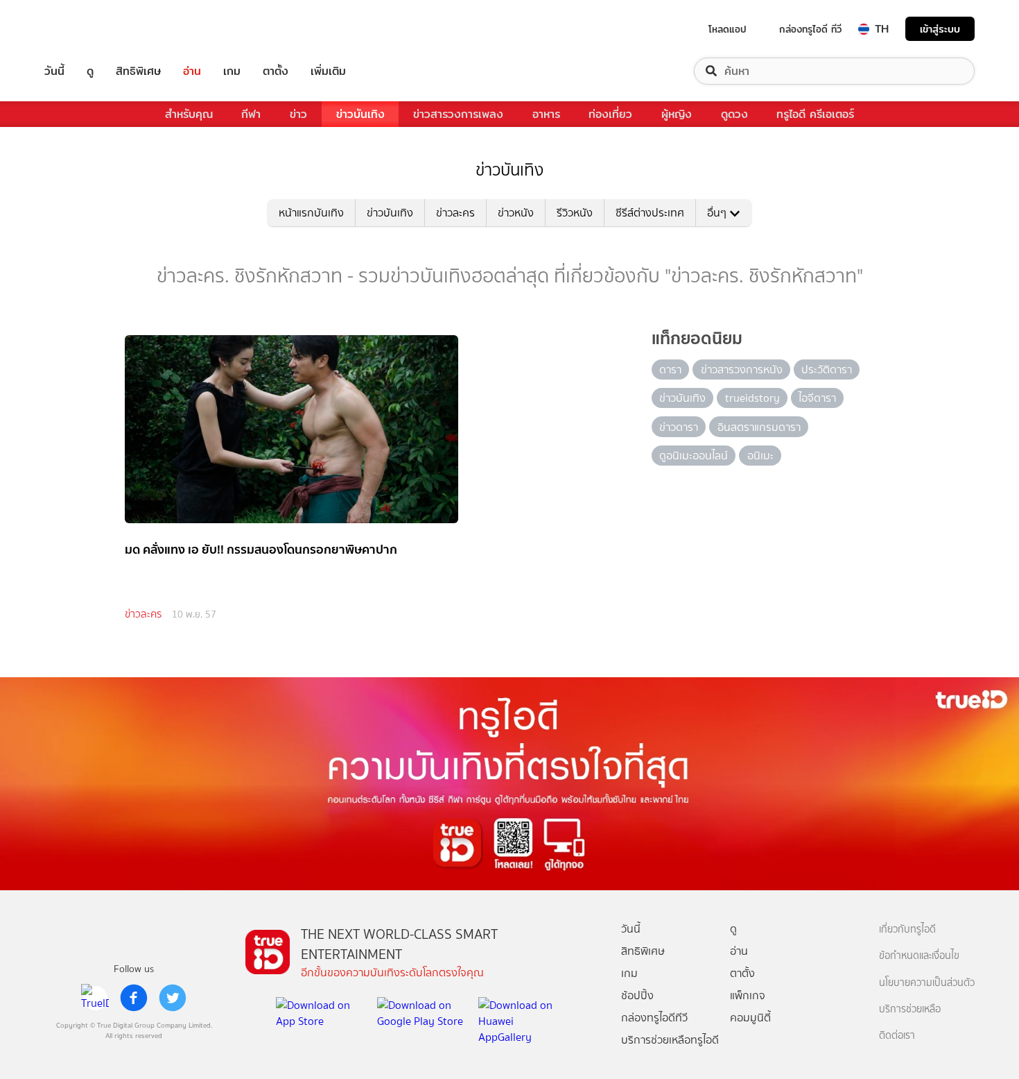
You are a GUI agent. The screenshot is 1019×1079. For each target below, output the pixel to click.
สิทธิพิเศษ (138, 71)
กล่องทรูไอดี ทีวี (810, 29)
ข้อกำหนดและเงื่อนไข (919, 956)
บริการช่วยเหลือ (910, 1009)
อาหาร (546, 114)
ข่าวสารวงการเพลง (458, 114)
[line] (95, 998)
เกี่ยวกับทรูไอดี (907, 929)
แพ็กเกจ (747, 995)
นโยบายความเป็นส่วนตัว (927, 983)
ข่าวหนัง (516, 213)
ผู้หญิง (676, 114)
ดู (90, 71)
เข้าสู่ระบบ (940, 29)
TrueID (86, 29)
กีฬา (251, 114)
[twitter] (172, 998)
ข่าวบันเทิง (360, 114)
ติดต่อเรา (897, 1035)
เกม (232, 71)
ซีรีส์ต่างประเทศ (650, 213)
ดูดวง (734, 114)
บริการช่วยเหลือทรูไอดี (670, 1040)
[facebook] (134, 998)
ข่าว (298, 114)
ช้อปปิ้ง (637, 995)
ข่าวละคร (455, 213)
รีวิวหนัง (575, 213)
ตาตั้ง (275, 71)
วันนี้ (54, 71)
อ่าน (192, 71)
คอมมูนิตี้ (750, 1018)
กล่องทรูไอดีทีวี (654, 1018)
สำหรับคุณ (189, 114)
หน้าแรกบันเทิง (311, 213)
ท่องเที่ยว (610, 114)
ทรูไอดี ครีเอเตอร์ (815, 114)
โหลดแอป (727, 29)
